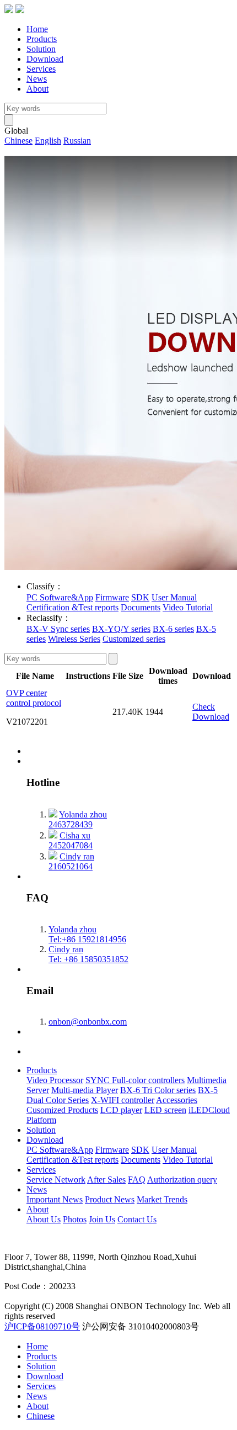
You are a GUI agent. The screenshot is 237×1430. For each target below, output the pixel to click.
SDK (140, 597)
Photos (75, 1219)
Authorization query (182, 1179)
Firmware (112, 597)
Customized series (134, 638)
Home (37, 29)
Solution (41, 49)
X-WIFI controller (122, 1100)
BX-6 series (173, 629)
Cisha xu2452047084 (71, 840)
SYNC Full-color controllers (135, 1080)
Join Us (102, 1219)
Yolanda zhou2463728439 (78, 819)
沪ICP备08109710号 (42, 1326)
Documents (140, 607)
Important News (54, 1199)
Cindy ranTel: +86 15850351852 (88, 954)
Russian (77, 140)
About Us (43, 1219)
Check (203, 706)
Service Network (55, 1179)
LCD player (121, 1110)
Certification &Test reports (72, 607)
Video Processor (54, 1080)
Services (41, 68)
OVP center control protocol (33, 698)
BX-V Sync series (58, 629)
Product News (109, 1199)
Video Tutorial (188, 607)
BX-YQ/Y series (121, 629)
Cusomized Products (62, 1110)
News (36, 78)
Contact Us (137, 1219)
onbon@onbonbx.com (88, 1021)
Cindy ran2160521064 (71, 861)
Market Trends (162, 1199)
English (48, 140)
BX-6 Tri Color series (158, 1090)
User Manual (174, 597)
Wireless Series (74, 638)
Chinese (18, 140)
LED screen (165, 1110)
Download (44, 59)
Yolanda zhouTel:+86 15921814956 (87, 934)
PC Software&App (59, 597)
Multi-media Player (84, 1090)
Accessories (176, 1100)
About (37, 88)
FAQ (137, 1179)
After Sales (106, 1179)
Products (41, 39)
